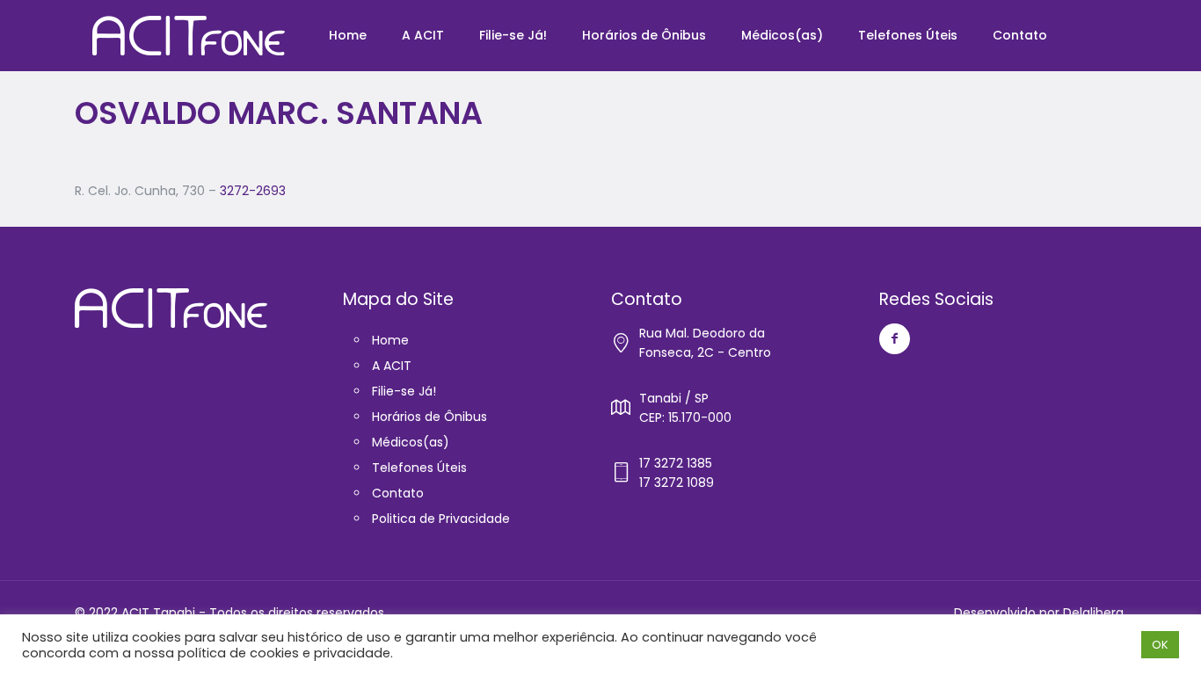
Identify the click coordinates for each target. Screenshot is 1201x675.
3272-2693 (253, 191)
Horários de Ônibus (429, 416)
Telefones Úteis (419, 467)
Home (390, 340)
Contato (398, 493)
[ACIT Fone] (188, 35)
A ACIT (391, 365)
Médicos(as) (410, 442)
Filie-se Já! (404, 391)
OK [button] (1160, 644)
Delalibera (1093, 612)
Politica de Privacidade (441, 518)
